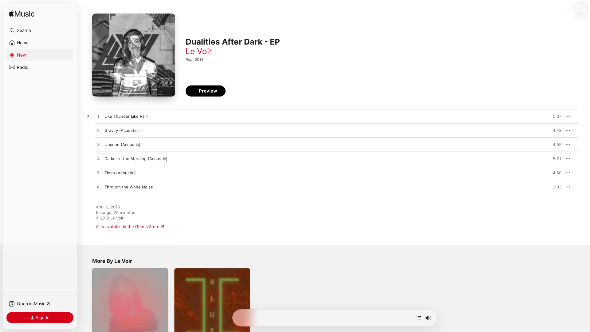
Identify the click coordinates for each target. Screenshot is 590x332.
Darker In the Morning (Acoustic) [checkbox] (135, 158)
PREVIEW (554, 116)
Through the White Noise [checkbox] (128, 186)
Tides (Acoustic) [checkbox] (120, 172)
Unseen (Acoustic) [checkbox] (122, 144)
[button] (40, 30)
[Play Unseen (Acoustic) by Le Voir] (98, 145)
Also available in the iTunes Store (127, 226)
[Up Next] (419, 318)
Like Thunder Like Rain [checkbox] (126, 116)
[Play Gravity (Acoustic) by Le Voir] (98, 130)
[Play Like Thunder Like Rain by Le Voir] (98, 116)
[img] (21, 14)
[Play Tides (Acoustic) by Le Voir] (98, 173)
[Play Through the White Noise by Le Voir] (98, 187)
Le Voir (199, 51)
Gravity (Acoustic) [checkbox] (121, 130)
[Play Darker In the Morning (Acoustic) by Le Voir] (98, 159)
